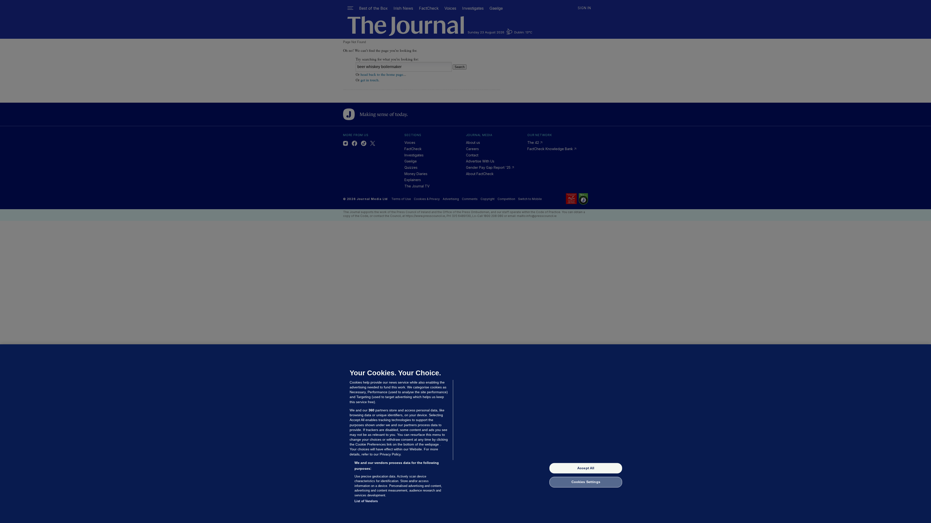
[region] (465, 433)
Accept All (585, 468)
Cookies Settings (585, 482)
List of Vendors (366, 501)
